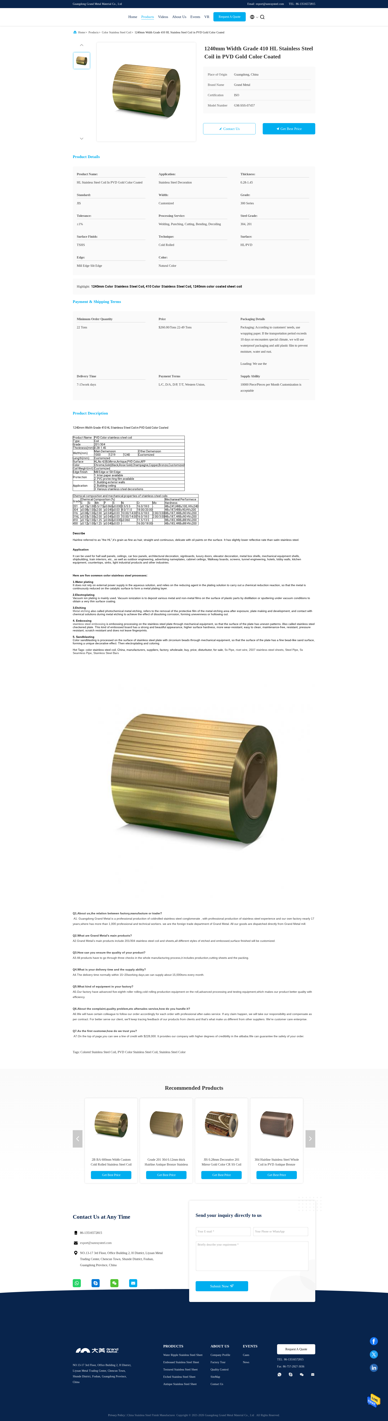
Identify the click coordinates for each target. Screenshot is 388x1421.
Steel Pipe (291, 649)
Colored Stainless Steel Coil (98, 1052)
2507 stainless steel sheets (266, 649)
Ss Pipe (229, 649)
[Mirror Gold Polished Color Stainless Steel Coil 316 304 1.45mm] (221, 1124)
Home (132, 17)
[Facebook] (374, 1341)
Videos (163, 17)
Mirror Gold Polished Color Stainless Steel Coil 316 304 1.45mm (221, 1164)
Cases (246, 1355)
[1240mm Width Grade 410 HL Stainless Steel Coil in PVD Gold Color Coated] (146, 91)
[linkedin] (374, 1367)
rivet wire (241, 649)
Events (195, 17)
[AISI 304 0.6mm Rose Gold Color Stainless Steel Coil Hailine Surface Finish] (166, 1124)
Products (147, 17)
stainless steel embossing (89, 624)
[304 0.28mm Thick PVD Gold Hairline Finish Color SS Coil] (111, 1124)
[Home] (89, 17)
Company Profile (220, 1355)
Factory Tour (218, 1362)
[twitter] (374, 1354)
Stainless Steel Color (172, 1052)
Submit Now (220, 1286)
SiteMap (215, 1376)
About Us (179, 17)
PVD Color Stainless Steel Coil (138, 1052)
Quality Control (220, 1369)
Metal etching (81, 611)
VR (206, 17)
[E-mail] (138, 1286)
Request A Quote (229, 16)
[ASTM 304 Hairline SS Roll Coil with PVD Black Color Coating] (276, 1124)
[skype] (101, 1286)
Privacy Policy (116, 1415)
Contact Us (231, 129)
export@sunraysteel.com (96, 1243)
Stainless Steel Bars (106, 653)
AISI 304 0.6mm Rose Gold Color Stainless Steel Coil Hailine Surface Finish (166, 1164)
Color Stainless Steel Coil (116, 32)
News (246, 1362)
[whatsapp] (82, 1286)
